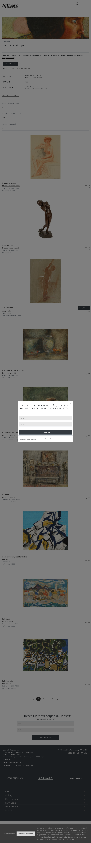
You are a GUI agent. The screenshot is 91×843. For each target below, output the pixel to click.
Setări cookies (9, 833)
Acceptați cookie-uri (25, 833)
